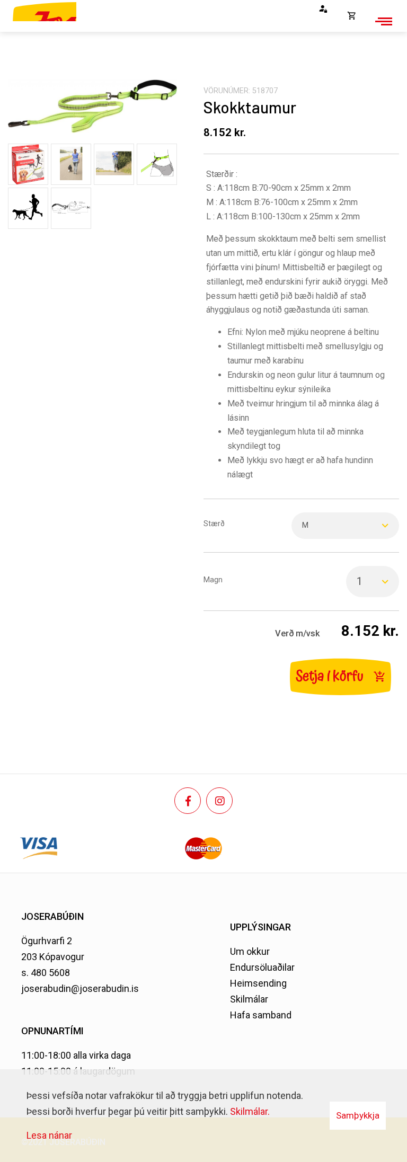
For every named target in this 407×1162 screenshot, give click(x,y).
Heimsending (258, 983)
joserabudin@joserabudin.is (80, 988)
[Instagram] (219, 800)
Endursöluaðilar (262, 967)
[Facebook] (187, 800)
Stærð (214, 523)
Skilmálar (249, 999)
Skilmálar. (250, 1111)
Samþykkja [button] (357, 1115)
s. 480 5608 (45, 972)
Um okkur (250, 951)
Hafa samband (260, 1015)
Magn (213, 579)
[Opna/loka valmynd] (382, 21)
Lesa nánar (49, 1135)
